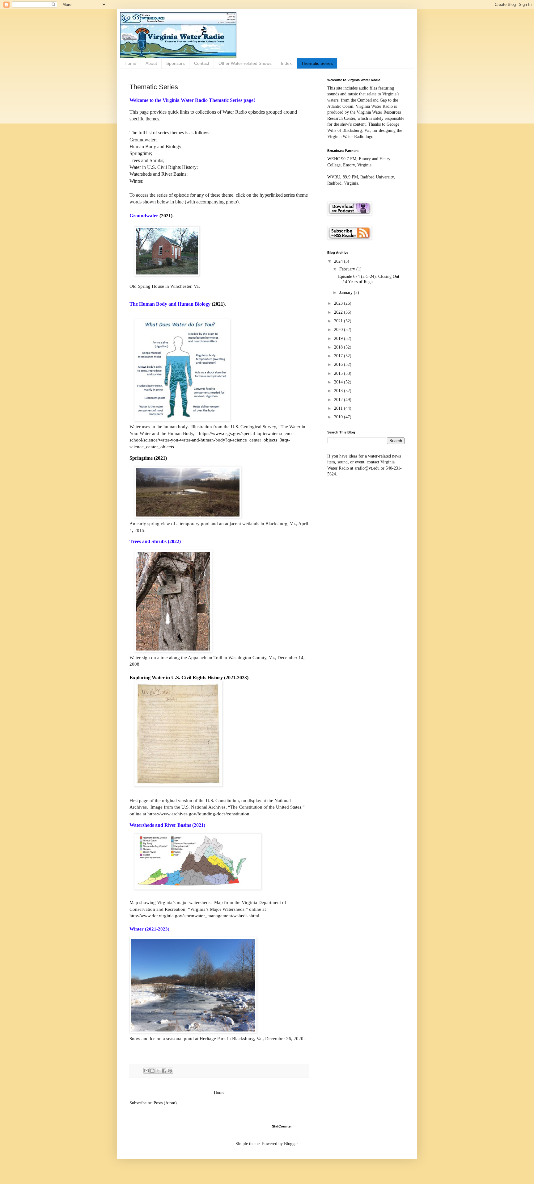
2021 (339, 321)
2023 (339, 303)
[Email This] (146, 1071)
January (346, 292)
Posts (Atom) (165, 1103)
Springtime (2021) (148, 458)
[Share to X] (158, 1071)
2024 (339, 261)
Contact (201, 63)
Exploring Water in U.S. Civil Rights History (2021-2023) (188, 677)
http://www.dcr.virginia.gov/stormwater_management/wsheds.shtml (194, 915)
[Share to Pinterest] (170, 1071)
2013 (339, 390)
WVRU (333, 177)
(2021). (166, 215)
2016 (339, 364)
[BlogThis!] (152, 1071)
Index (286, 63)
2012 (339, 399)
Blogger (291, 1143)
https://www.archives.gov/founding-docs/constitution (198, 813)
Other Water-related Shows (245, 63)
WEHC (333, 159)
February (347, 269)
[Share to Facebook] (164, 1071)
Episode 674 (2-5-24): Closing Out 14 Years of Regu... (368, 279)
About (151, 63)
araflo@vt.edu (366, 468)
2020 (339, 329)
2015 (339, 373)
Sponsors (175, 63)
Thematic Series (317, 63)
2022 (339, 312)
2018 (339, 347)
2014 (339, 382)
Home (130, 63)
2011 (339, 408)
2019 (339, 338)
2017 (339, 356)
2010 (339, 417)
